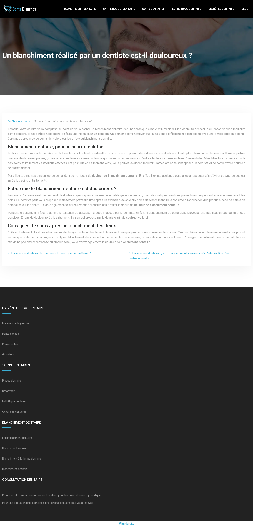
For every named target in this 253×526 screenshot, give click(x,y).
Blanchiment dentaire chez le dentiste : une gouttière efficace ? (51, 253)
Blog (245, 8)
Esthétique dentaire (186, 8)
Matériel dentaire (221, 8)
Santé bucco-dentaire (119, 8)
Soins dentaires (153, 8)
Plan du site (126, 523)
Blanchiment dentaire (80, 8)
